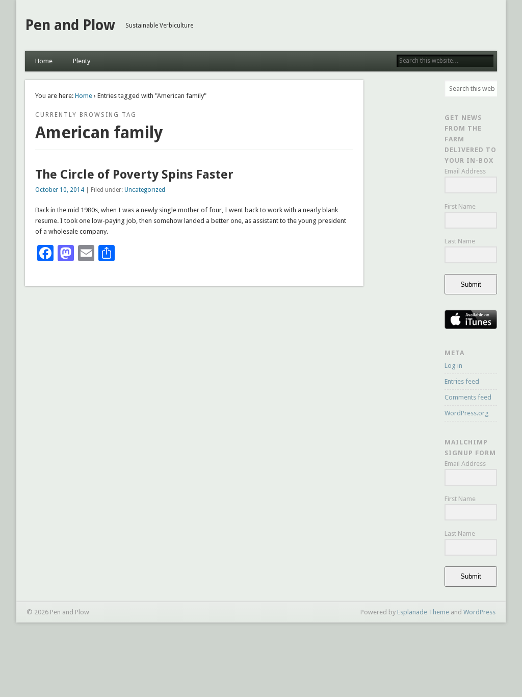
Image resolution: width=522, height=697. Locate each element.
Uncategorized (144, 189)
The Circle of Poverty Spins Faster (134, 174)
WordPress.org (467, 413)
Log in (453, 365)
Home (44, 61)
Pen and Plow (70, 25)
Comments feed (468, 397)
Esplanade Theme (423, 612)
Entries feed (462, 381)
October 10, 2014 (59, 189)
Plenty (81, 61)
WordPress (479, 612)
